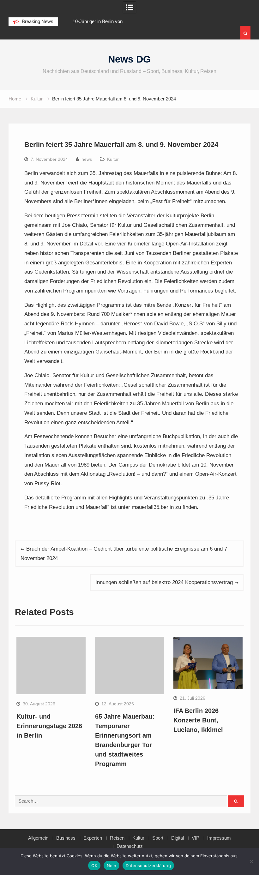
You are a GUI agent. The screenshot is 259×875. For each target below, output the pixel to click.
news (86, 159)
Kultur (113, 159)
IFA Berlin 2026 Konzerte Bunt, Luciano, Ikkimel (198, 720)
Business (65, 838)
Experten (92, 838)
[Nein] (251, 861)
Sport (157, 838)
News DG (129, 59)
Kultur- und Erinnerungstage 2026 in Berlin (49, 726)
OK (94, 865)
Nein (111, 865)
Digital (177, 838)
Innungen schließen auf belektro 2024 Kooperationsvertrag (164, 582)
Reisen (117, 838)
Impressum (219, 838)
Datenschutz (130, 846)
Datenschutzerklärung (148, 865)
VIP (195, 838)
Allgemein (38, 838)
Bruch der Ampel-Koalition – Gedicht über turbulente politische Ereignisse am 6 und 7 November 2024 (124, 553)
